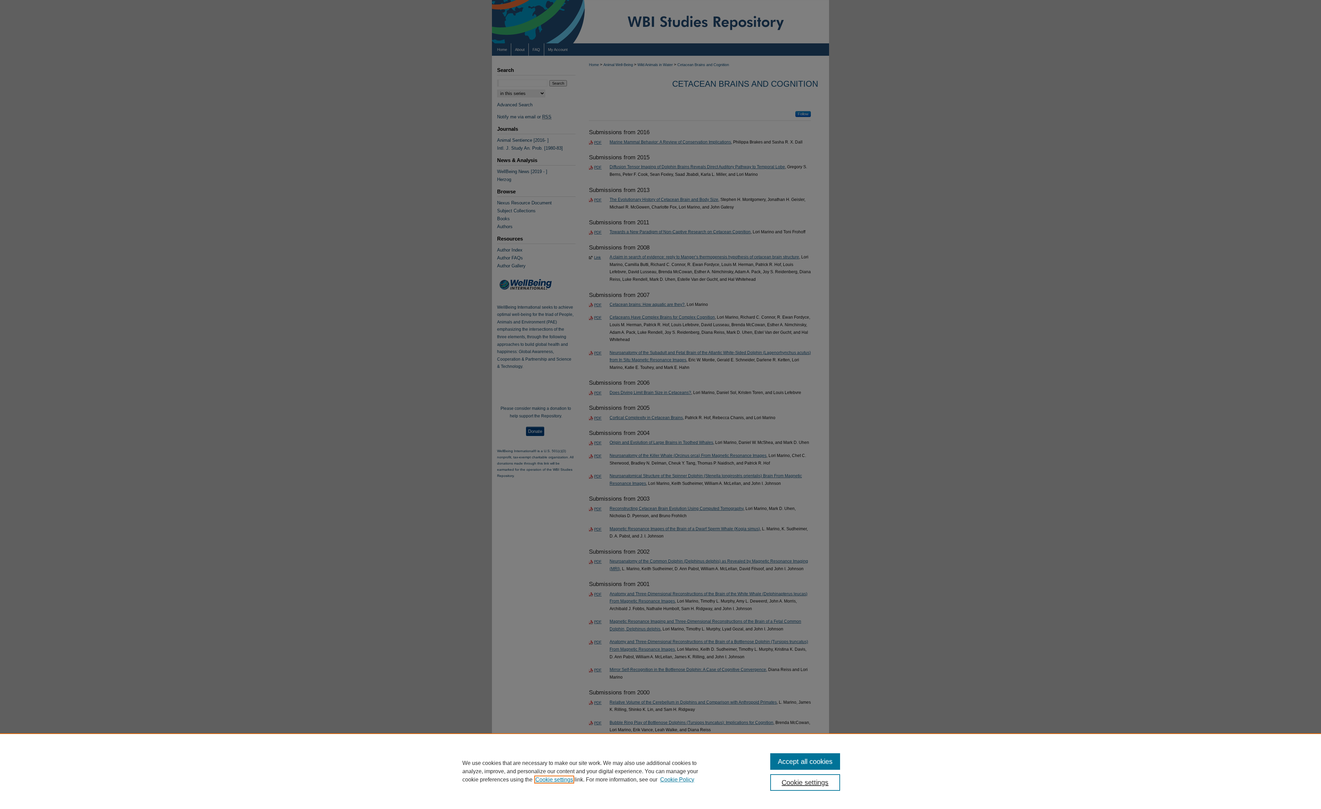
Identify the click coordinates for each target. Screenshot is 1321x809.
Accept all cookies (805, 761)
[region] (660, 771)
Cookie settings (554, 780)
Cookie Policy (677, 780)
